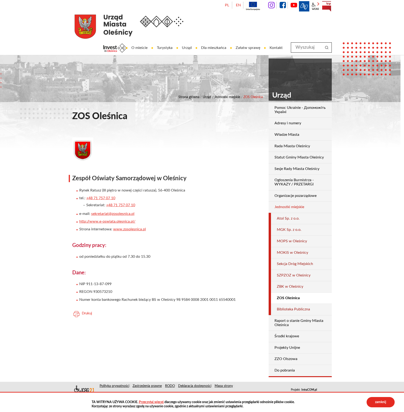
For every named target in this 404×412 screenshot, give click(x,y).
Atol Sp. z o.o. (288, 218)
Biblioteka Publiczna (293, 309)
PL (227, 5)
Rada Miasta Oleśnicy (292, 146)
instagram (271, 5)
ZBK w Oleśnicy (290, 286)
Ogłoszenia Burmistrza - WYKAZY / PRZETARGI (294, 182)
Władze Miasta (286, 134)
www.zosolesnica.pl (129, 229)
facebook (283, 5)
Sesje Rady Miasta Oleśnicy (296, 169)
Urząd (207, 97)
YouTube (294, 5)
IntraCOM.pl (309, 389)
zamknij (380, 402)
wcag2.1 (315, 6)
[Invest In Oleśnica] (115, 48)
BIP (326, 6)
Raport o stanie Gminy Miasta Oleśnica (298, 323)
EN (238, 5)
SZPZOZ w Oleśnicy (293, 275)
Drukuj (87, 313)
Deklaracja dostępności (83, 390)
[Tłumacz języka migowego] (304, 6)
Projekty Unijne (287, 347)
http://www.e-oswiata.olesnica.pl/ (107, 221)
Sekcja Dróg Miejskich (295, 264)
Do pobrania (284, 370)
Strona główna (188, 97)
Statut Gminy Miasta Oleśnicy (299, 157)
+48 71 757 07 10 (100, 198)
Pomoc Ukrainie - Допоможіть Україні (300, 110)
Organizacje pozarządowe (295, 196)
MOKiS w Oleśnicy (292, 252)
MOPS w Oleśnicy (292, 241)
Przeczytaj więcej (151, 402)
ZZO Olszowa (285, 359)
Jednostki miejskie (227, 97)
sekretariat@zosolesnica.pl (112, 214)
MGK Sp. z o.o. (289, 230)
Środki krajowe (286, 336)
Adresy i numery (287, 123)
